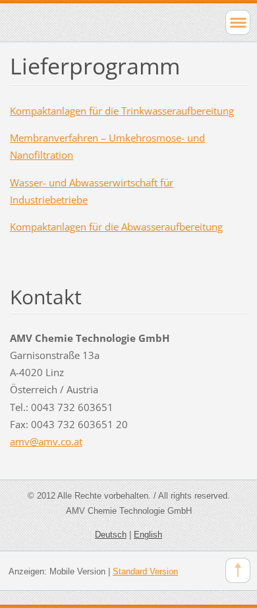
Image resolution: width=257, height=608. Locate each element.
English (148, 534)
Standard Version (145, 571)
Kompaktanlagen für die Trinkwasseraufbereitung (122, 110)
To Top (237, 570)
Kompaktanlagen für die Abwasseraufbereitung (116, 226)
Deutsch (111, 534)
